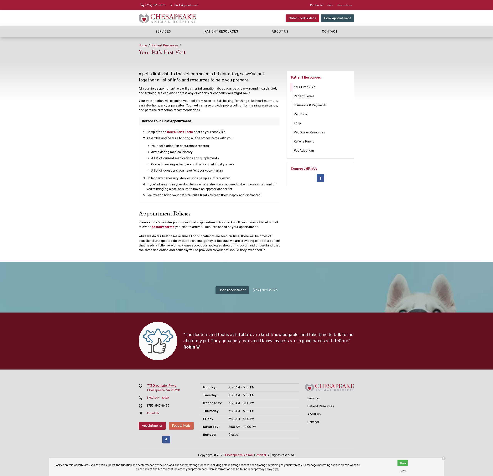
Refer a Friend (304, 141)
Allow (402, 463)
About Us (280, 31)
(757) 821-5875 (265, 290)
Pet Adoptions (304, 150)
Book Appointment (337, 18)
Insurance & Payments (310, 105)
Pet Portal (316, 5)
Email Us (153, 413)
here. (276, 469)
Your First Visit (304, 87)
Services (163, 31)
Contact (330, 31)
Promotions (345, 5)
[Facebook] (320, 178)
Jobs (330, 5)
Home (143, 45)
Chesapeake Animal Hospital (245, 455)
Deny (403, 471)
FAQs (297, 123)
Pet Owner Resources (309, 132)
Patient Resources (221, 31)
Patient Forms (304, 96)
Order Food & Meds (302, 18)
